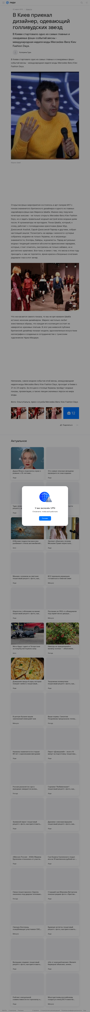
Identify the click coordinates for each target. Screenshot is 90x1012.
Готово (45, 518)
